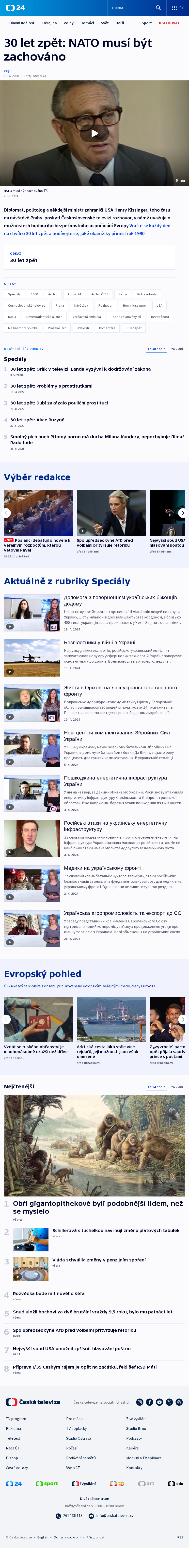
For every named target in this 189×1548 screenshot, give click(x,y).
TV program (16, 1418)
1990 (34, 294)
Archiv (52, 294)
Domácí (87, 22)
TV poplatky (76, 1428)
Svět (105, 22)
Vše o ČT (73, 1467)
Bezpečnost (160, 317)
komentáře (107, 328)
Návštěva (81, 305)
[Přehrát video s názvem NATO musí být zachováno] (94, 133)
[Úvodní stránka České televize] (33, 1402)
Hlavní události (22, 22)
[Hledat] (158, 8)
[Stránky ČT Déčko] (117, 1483)
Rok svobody (147, 294)
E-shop (12, 1457)
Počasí (71, 1448)
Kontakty (134, 1467)
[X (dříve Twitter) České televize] (169, 1402)
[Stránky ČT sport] (47, 1483)
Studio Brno (136, 1428)
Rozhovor (105, 305)
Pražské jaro (57, 328)
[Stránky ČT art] (146, 1483)
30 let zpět (134, 328)
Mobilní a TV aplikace (144, 1457)
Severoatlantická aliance (44, 317)
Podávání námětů (81, 1457)
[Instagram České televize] (140, 1402)
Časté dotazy (17, 1467)
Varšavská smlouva (87, 317)
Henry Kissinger (134, 305)
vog (7, 70)
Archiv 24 (74, 294)
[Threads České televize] (179, 1402)
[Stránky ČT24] (14, 1483)
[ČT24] (15, 8)
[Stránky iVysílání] (84, 1483)
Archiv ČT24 (99, 294)
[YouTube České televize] (159, 1402)
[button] (94, 133)
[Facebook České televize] (150, 1402)
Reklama (13, 1428)
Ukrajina (49, 22)
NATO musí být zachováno (23, 191)
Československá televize (26, 305)
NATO (12, 317)
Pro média (74, 1418)
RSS (180, 1537)
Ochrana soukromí (67, 1537)
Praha (60, 305)
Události (83, 328)
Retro (123, 294)
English (42, 1537)
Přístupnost (95, 1537)
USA (159, 305)
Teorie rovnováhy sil (126, 317)
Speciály (14, 294)
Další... (121, 22)
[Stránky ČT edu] (175, 1483)
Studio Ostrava (78, 1438)
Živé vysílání (136, 1418)
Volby (69, 22)
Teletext (13, 1438)
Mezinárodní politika (23, 328)
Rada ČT (13, 1448)
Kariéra (132, 1448)
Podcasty (134, 1438)
